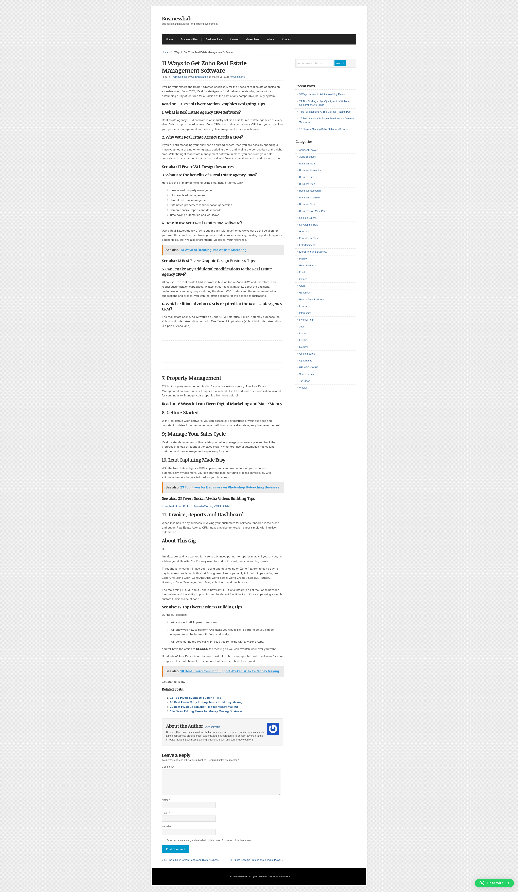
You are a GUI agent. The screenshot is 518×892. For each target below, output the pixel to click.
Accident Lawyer (308, 150)
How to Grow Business (311, 299)
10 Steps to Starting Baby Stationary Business (324, 129)
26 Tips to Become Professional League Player (255, 860)
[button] (494, 883)
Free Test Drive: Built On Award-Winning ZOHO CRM (196, 506)
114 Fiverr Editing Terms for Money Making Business (206, 711)
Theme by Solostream (279, 876)
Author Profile (212, 727)
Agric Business (307, 156)
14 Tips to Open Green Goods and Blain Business (191, 860)
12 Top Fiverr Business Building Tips (210, 607)
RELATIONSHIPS (308, 367)
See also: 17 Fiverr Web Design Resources (198, 166)
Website (166, 826)
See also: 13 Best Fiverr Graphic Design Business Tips (208, 260)
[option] (222, 479)
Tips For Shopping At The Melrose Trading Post (325, 111)
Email (166, 813)
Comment (168, 766)
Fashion (303, 258)
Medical (303, 347)
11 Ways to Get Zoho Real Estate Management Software (204, 66)
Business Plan (189, 39)
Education (304, 231)
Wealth (303, 387)
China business (307, 218)
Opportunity (305, 360)
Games (303, 279)
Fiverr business (179, 76)
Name (166, 800)
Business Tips (307, 204)
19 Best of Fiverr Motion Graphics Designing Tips (221, 104)
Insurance (304, 306)
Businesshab (176, 18)
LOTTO (303, 340)
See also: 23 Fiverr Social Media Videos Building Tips (208, 498)
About (270, 39)
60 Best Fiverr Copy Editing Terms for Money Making (206, 702)
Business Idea (214, 39)
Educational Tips (308, 238)
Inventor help (306, 319)
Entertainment (307, 245)
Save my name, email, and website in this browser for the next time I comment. (209, 840)
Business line (306, 177)
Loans (302, 333)
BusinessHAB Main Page (313, 211)
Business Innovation (310, 170)
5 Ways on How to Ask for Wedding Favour (322, 94)
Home (169, 39)
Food (302, 272)
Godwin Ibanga (199, 76)
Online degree (307, 353)
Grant (302, 285)
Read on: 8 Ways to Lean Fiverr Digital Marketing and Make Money (222, 403)
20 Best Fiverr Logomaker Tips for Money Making (204, 706)
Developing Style (308, 224)
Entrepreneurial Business (313, 251)
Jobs (302, 326)
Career (234, 39)
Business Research (310, 190)
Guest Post (252, 39)
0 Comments (238, 76)
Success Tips (306, 374)
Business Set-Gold (309, 197)
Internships (305, 313)
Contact (286, 39)
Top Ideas (304, 381)
